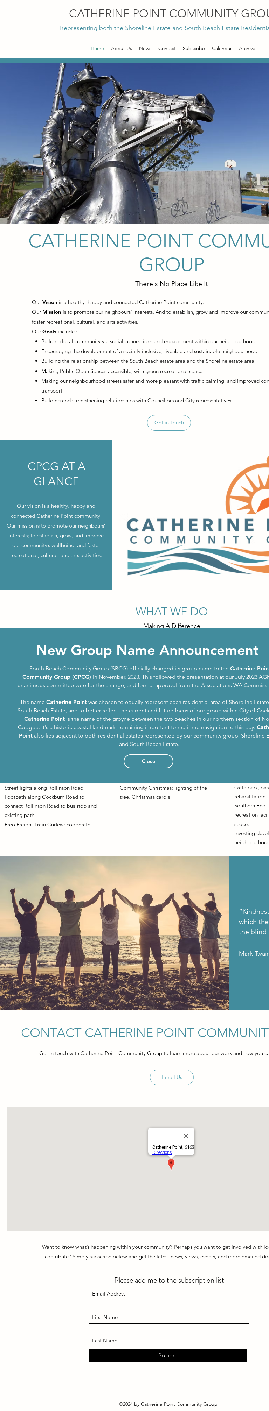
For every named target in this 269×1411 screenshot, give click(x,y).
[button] (148, 761)
